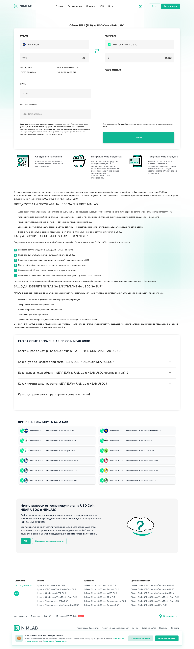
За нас (135, 628)
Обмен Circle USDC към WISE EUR (100, 593)
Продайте (89, 580)
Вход (154, 6)
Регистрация (170, 6)
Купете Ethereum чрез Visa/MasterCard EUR (58, 605)
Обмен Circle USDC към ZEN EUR (99, 597)
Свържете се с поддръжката (49, 541)
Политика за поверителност (115, 628)
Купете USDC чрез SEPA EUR (51, 585)
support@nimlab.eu (23, 585)
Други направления (140, 580)
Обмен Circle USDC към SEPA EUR (100, 585)
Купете (40, 580)
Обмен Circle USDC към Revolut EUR (101, 589)
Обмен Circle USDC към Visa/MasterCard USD (152, 589)
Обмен (138, 137)
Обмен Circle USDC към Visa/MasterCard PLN (152, 593)
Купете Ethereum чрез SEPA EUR (52, 601)
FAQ (26, 541)
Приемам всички (166, 638)
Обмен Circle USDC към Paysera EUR (101, 605)
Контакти (175, 628)
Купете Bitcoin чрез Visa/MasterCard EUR (57, 597)
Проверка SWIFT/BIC (70, 616)
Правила (90, 6)
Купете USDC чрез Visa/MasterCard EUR (56, 589)
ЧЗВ (102, 6)
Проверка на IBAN (41, 616)
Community (20, 580)
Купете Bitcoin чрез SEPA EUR (51, 593)
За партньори (75, 6)
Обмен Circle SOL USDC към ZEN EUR (149, 605)
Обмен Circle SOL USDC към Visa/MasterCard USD (155, 601)
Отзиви (59, 6)
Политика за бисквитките (54, 641)
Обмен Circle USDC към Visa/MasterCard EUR (152, 585)
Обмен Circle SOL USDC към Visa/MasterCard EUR (155, 597)
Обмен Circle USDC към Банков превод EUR (105, 601)
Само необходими (141, 638)
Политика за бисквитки (88, 628)
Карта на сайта (148, 628)
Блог (110, 6)
